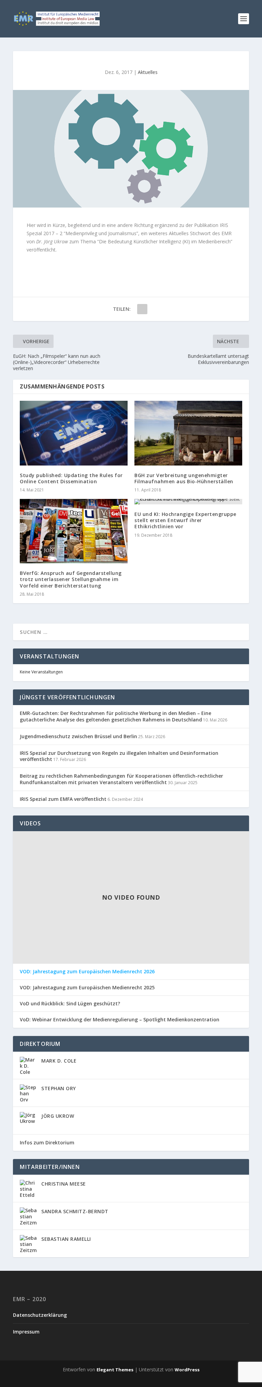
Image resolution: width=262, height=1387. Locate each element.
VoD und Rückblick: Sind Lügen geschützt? (70, 1004)
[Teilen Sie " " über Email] (142, 309)
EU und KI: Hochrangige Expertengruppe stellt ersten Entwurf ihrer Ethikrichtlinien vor (185, 520)
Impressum (26, 1331)
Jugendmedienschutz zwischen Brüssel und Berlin (78, 736)
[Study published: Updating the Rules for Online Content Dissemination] (74, 433)
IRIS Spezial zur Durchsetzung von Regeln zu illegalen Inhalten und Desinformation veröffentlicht (119, 756)
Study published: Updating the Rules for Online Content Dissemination (71, 478)
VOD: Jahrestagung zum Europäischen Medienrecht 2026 (87, 972)
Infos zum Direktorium (47, 1142)
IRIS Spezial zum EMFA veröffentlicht (63, 799)
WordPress (187, 1370)
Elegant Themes (115, 1370)
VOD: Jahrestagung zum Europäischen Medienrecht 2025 (87, 988)
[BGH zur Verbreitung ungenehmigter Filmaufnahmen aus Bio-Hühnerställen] (188, 433)
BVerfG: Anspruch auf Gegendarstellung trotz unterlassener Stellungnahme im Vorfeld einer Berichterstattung (71, 579)
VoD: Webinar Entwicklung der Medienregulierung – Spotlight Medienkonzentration (119, 1020)
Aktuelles (148, 72)
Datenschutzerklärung (40, 1315)
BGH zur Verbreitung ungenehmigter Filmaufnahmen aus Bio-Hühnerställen (183, 478)
